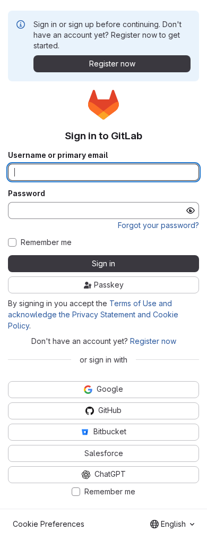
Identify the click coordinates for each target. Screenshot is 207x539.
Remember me (46, 242)
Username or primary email (58, 155)
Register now (153, 341)
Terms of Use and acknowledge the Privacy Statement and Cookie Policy (93, 314)
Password (26, 193)
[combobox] (172, 524)
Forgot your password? (158, 225)
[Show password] (190, 210)
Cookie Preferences (48, 523)
